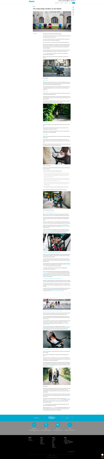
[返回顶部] (102, 455)
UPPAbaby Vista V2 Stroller (65, 226)
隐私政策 (50, 455)
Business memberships (57, 399)
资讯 (52, 442)
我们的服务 (30, 437)
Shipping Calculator (68, 326)
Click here (44, 53)
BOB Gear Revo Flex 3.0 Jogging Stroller (56, 290)
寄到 (68, 0)
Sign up (44, 404)
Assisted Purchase (45, 272)
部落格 (60, 0)
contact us (53, 407)
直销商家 (53, 446)
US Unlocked (54, 447)
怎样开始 (42, 437)
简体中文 (73, 0)
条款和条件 (53, 455)
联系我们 (65, 437)
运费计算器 (65, 0)
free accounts (68, 398)
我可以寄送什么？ (42, 443)
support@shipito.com (67, 440)
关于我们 (53, 437)
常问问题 (41, 441)
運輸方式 (41, 442)
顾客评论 (53, 443)
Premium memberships (49, 399)
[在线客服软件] (102, 457)
